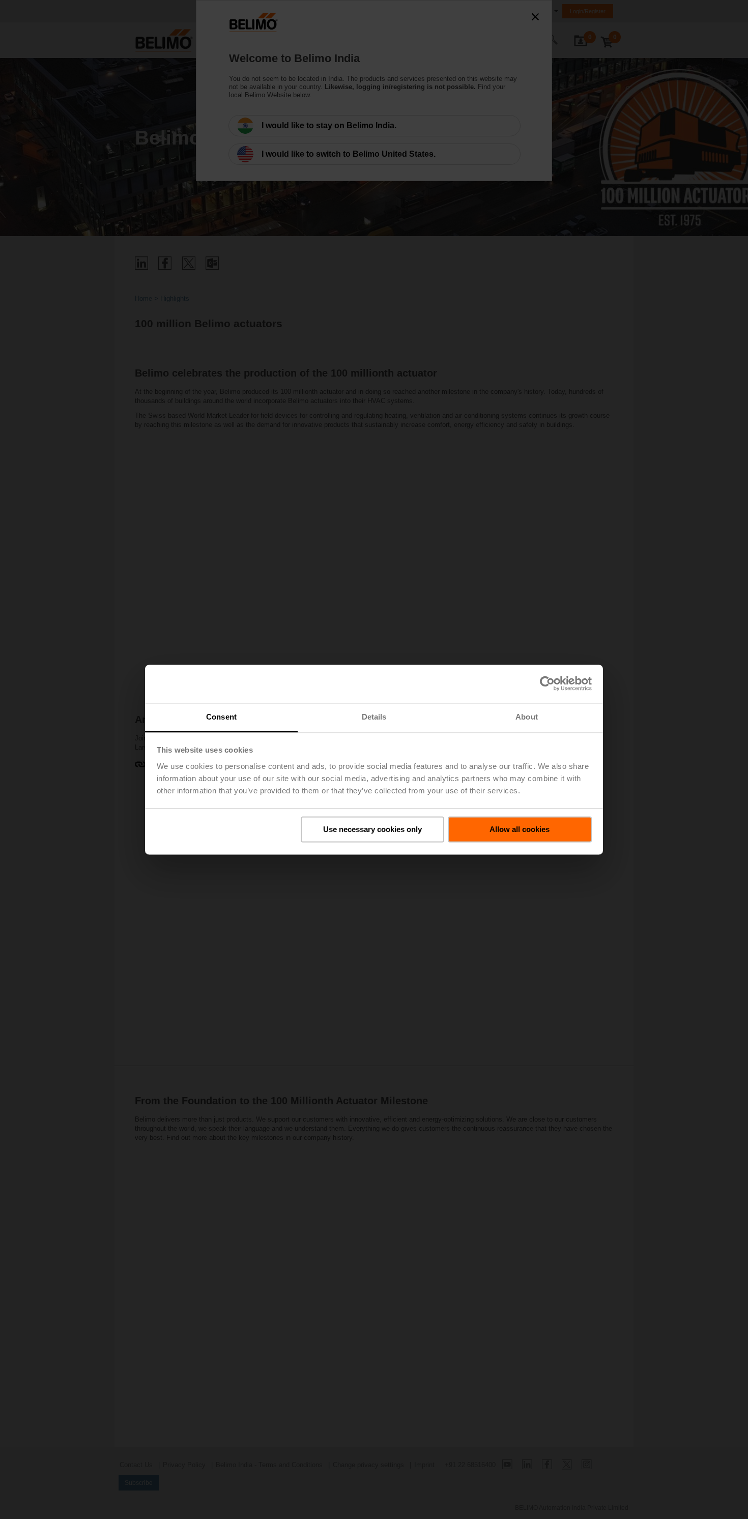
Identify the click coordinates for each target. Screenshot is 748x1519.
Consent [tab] (221, 716)
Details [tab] (374, 716)
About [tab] (526, 716)
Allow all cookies (520, 829)
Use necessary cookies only (372, 829)
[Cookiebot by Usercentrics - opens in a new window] (547, 683)
